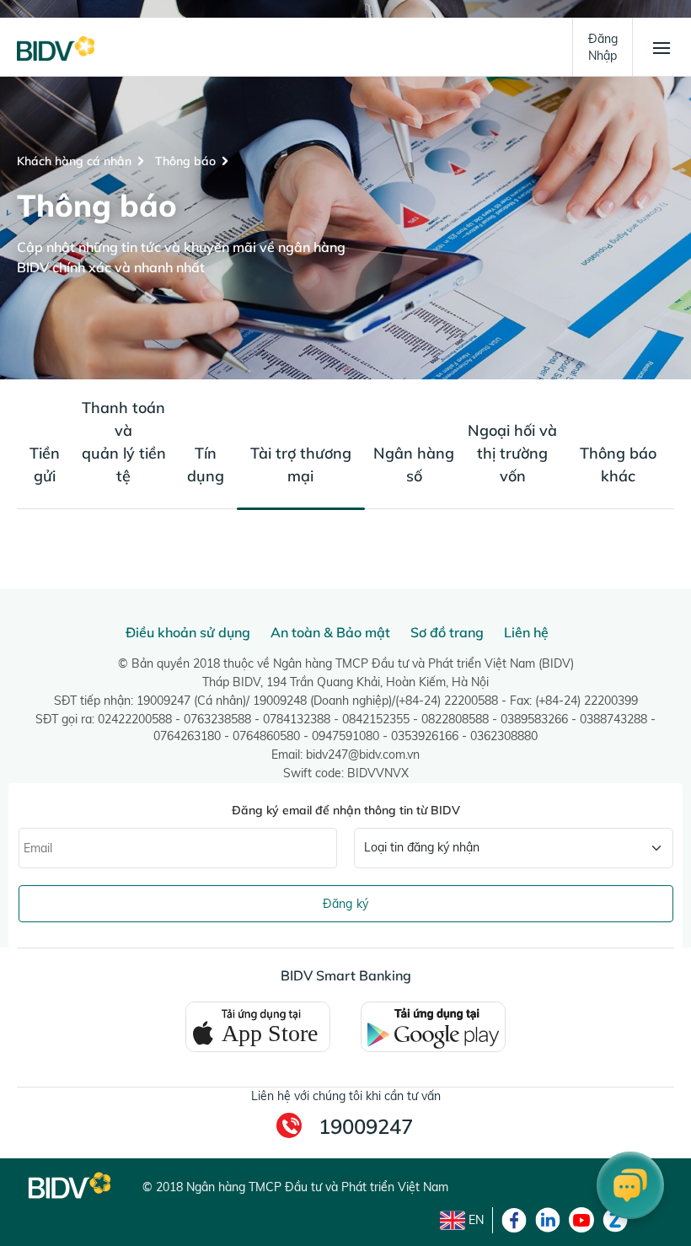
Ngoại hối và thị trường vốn (512, 453)
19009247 (366, 1126)
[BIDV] (55, 47)
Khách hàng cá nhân (74, 161)
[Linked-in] (547, 1220)
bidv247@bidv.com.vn (363, 754)
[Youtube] (581, 1220)
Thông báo (185, 161)
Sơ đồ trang (447, 632)
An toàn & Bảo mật (330, 632)
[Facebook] (514, 1220)
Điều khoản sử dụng (188, 632)
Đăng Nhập (603, 47)
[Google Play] (433, 1026)
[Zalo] (615, 1220)
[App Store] (257, 1026)
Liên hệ (526, 632)
